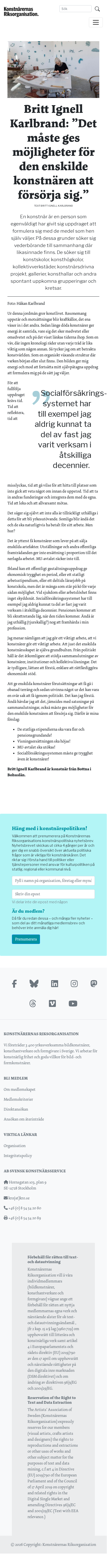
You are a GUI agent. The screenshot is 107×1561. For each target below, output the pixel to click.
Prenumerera (26, 939)
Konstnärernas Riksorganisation (69, 1544)
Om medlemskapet (20, 1089)
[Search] (97, 8)
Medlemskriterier (18, 1099)
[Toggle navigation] (96, 22)
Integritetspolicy (18, 1155)
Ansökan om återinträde (24, 1119)
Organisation (15, 1145)
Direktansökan (16, 1109)
